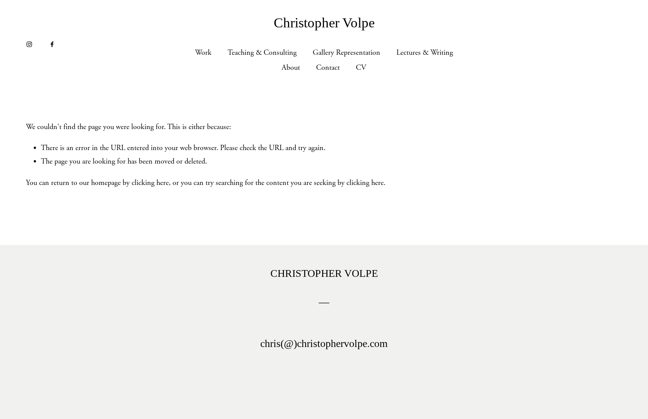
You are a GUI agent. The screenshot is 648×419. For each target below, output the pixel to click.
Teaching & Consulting (262, 52)
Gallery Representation (346, 52)
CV (361, 67)
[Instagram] (29, 44)
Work (203, 52)
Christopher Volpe (324, 22)
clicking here (150, 183)
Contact (328, 67)
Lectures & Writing (424, 52)
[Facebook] (52, 44)
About (291, 67)
